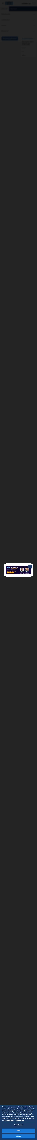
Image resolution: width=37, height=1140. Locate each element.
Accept (18, 1136)
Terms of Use (9, 1120)
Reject (18, 1130)
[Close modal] (30, 566)
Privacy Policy (20, 1120)
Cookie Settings (18, 1125)
